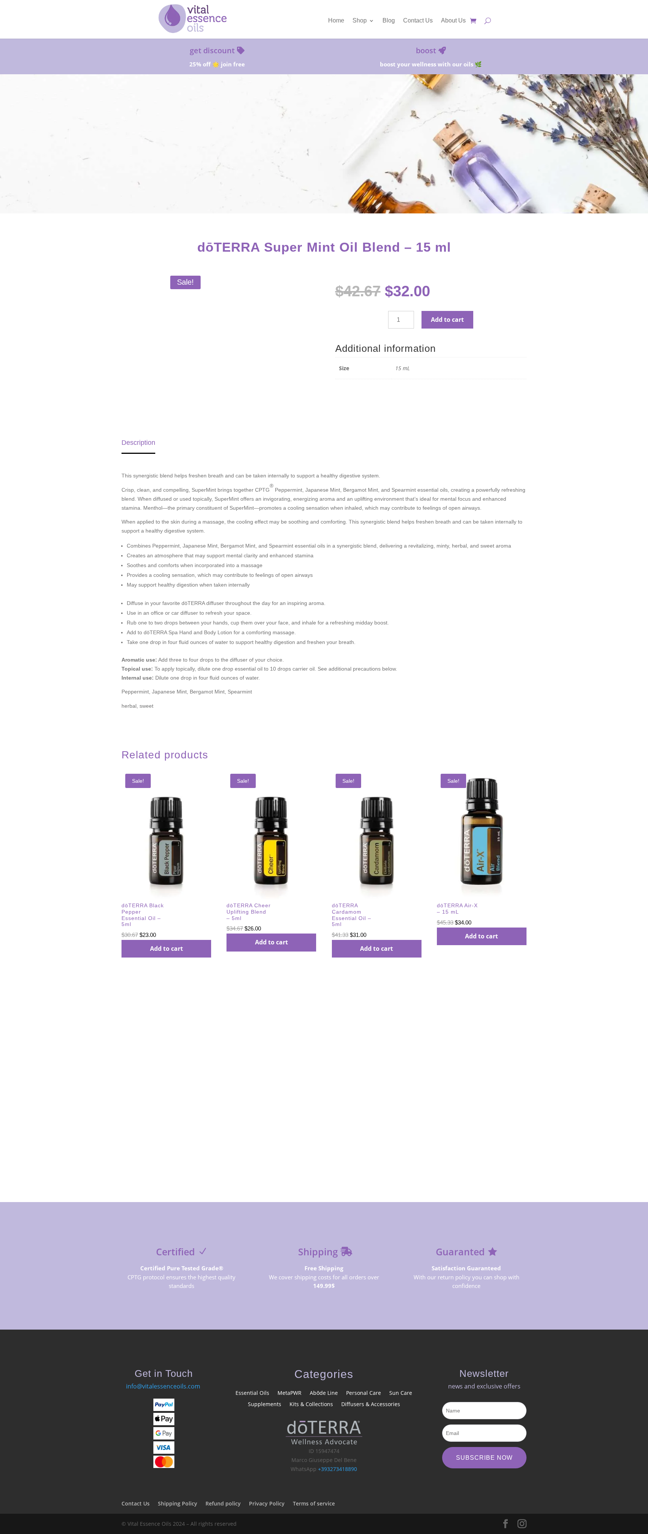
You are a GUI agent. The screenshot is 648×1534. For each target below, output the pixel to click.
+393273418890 (337, 1468)
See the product (324, 177)
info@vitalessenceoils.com (163, 1386)
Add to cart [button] (166, 948)
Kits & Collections (311, 1405)
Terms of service (314, 1503)
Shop (359, 21)
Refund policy (223, 1503)
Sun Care (400, 1393)
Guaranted (460, 1251)
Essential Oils (252, 1393)
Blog (388, 21)
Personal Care (363, 1393)
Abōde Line (324, 1393)
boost (426, 50)
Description (138, 442)
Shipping (318, 1251)
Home (336, 21)
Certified (175, 1251)
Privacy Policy (267, 1503)
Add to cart (447, 319)
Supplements (264, 1405)
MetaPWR (290, 1393)
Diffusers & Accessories (370, 1405)
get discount (212, 50)
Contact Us (418, 21)
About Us (453, 21)
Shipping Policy (177, 1503)
